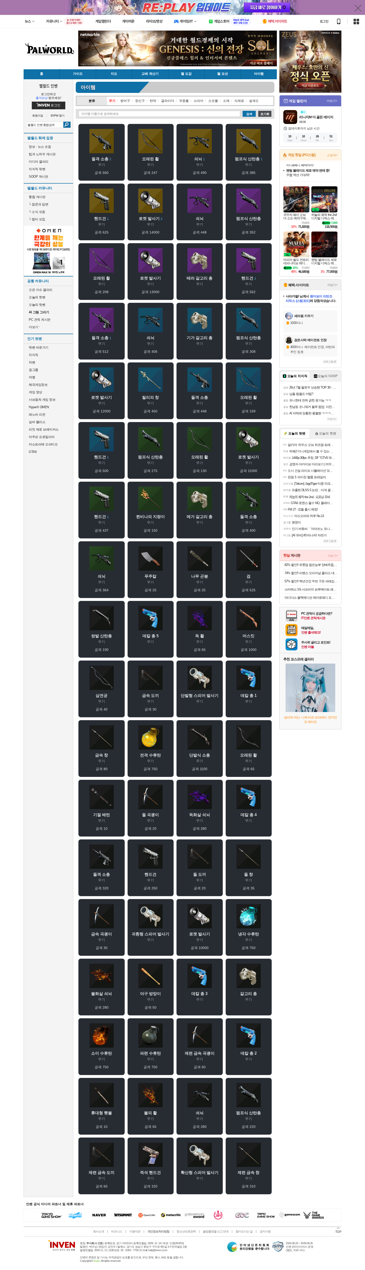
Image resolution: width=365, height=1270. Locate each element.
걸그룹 (33, 369)
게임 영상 (35, 392)
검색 (67, 125)
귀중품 (184, 101)
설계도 (254, 101)
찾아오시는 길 (244, 1231)
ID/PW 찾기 (58, 115)
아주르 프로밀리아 (42, 436)
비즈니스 (116, 1231)
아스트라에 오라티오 (43, 444)
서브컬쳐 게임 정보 (42, 399)
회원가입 (37, 115)
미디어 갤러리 (38, 161)
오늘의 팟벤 (37, 304)
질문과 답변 (38, 204)
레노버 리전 (37, 414)
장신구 (140, 101)
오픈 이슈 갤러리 (40, 289)
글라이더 (167, 101)
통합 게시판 (37, 196)
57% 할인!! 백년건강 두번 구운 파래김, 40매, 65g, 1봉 (311, 581)
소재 (226, 101)
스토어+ (332, 155)
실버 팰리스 (37, 422)
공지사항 (265, 1231)
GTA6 (32, 451)
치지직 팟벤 (37, 169)
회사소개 (98, 1231)
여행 (32, 377)
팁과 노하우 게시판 (42, 154)
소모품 (213, 101)
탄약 (153, 101)
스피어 (198, 101)
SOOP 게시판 (38, 176)
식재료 (239, 101)
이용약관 (134, 1231)
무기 (112, 101)
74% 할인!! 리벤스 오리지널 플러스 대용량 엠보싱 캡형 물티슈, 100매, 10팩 (311, 573)
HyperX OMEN (39, 407)
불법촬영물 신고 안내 (215, 1231)
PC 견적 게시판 (39, 319)
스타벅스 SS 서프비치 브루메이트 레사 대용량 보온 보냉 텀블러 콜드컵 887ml (311, 589)
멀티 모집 (37, 219)
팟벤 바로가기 (38, 347)
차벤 (32, 362)
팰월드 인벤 (48, 86)
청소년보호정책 (186, 1231)
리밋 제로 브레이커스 (44, 429)
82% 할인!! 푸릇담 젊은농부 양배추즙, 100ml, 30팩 (311, 565)
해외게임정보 (38, 384)
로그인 (324, 21)
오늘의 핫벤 (37, 297)
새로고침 (328, 361)
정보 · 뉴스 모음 (40, 146)
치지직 (33, 355)
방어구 (125, 101)
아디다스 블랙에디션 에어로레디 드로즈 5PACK (311, 597)
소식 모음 (37, 211)
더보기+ (332, 100)
